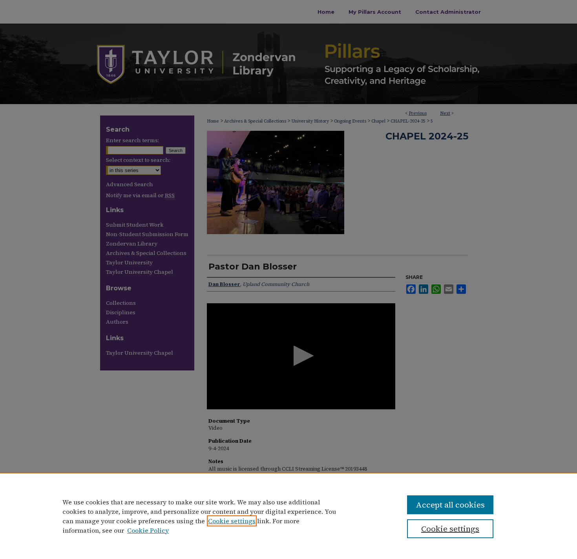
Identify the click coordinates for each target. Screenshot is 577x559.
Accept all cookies (450, 504)
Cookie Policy (148, 530)
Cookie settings (232, 521)
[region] (288, 516)
